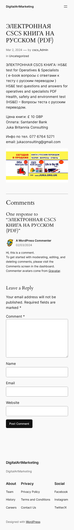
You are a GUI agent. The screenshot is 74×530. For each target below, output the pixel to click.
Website (12, 403)
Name (11, 364)
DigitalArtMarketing (20, 6)
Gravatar (54, 270)
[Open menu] (65, 6)
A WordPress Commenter (33, 240)
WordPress (33, 521)
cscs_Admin (40, 50)
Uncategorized (19, 56)
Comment (15, 316)
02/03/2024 (24, 245)
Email (10, 383)
